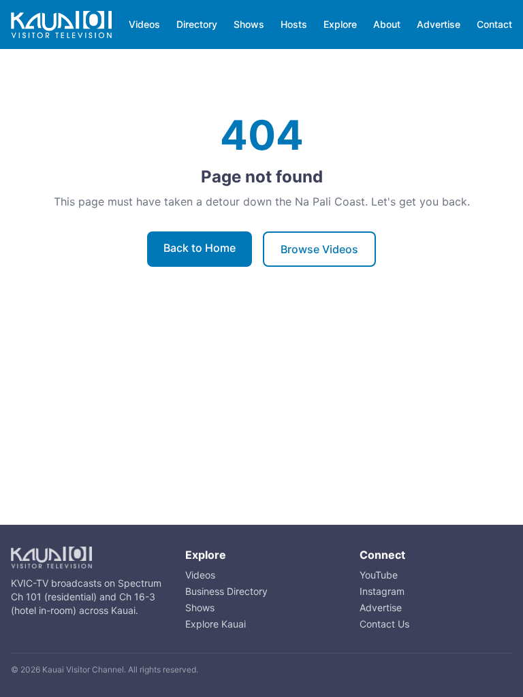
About (386, 24)
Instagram (382, 591)
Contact (494, 24)
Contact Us (384, 624)
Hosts (294, 24)
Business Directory (226, 591)
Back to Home (199, 248)
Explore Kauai (215, 624)
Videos (144, 24)
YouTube (379, 575)
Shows (249, 24)
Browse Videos (319, 249)
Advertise (438, 24)
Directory (196, 24)
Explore (340, 24)
